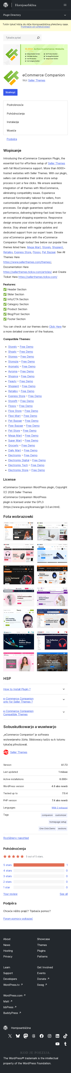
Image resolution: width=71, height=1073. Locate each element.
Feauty (12, 381)
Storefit (12, 401)
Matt (8, 1001)
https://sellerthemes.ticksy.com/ (37, 276)
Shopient (57, 247)
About (7, 939)
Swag (42, 984)
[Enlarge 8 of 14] (63, 591)
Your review (10, 894)
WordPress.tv (13, 984)
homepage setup (58, 822)
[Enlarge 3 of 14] (29, 548)
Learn (6, 967)
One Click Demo (47, 828)
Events (41, 973)
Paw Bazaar (15, 425)
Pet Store (14, 430)
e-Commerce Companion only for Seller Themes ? (18, 700)
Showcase (43, 939)
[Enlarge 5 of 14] (29, 569)
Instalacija (13, 122)
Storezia (13, 361)
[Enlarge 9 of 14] (29, 613)
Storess (13, 356)
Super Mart (15, 440)
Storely (46, 247)
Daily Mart (14, 450)
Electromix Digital (18, 460)
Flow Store (15, 410)
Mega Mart (34, 247)
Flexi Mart (14, 415)
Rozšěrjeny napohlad (16, 838)
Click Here (55, 326)
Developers (10, 978)
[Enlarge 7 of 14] (29, 591)
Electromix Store (18, 470)
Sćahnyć (10, 92)
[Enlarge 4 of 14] (63, 548)
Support (8, 973)
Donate (43, 978)
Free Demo (26, 346)
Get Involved (45, 967)
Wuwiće (11, 130)
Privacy (7, 956)
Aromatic (13, 366)
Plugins (41, 950)
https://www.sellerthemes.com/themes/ (27, 262)
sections (62, 828)
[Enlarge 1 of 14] (29, 526)
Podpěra (12, 139)
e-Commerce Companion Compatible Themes (18, 713)
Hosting (8, 950)
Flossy (36, 252)
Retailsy (8, 252)
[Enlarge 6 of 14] (63, 569)
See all (64, 894)
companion (47, 815)
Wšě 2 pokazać (60, 807)
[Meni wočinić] (65, 5)
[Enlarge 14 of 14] (63, 656)
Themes (42, 945)
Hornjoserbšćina (21, 1028)
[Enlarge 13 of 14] (29, 656)
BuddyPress (12, 1013)
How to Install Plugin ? (17, 689)
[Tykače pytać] (38, 37)
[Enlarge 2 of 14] (63, 526)
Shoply (12, 351)
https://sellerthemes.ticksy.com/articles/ (27, 272)
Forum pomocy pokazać (18, 918)
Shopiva (13, 376)
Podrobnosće (15, 104)
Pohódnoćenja (16, 113)
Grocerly (13, 445)
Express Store (22, 252)
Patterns (42, 956)
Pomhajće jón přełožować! (35, 26)
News (6, 945)
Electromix (14, 455)
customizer (60, 815)
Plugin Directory (12, 14)
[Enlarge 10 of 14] (63, 613)
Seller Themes (36, 80)
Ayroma (12, 371)
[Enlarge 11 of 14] (29, 635)
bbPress (10, 1007)
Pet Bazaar (48, 252)
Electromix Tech (18, 465)
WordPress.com (14, 995)
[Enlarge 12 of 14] (63, 635)
